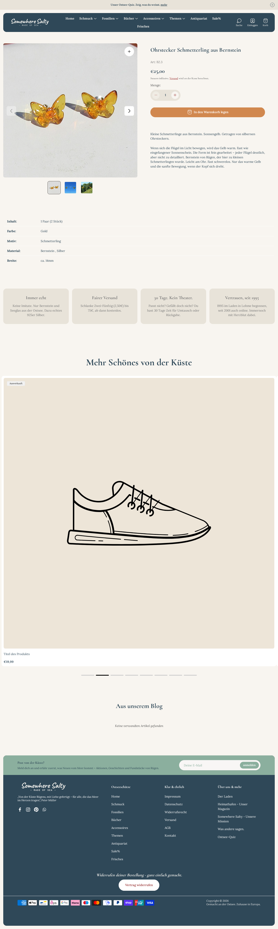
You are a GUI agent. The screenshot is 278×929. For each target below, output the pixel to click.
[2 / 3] (70, 187)
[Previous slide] (11, 111)
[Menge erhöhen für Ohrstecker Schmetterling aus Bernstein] (175, 95)
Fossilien (117, 812)
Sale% (115, 851)
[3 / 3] (86, 187)
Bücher (116, 820)
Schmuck (117, 804)
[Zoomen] (129, 51)
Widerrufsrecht (176, 812)
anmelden (249, 765)
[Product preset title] (139, 513)
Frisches (117, 859)
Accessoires (119, 828)
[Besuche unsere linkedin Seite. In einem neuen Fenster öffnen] (44, 809)
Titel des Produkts (17, 654)
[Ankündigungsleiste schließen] (272, 4)
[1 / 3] (54, 187)
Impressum (173, 796)
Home (115, 796)
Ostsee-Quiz (227, 837)
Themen (117, 835)
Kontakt (170, 835)
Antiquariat (119, 843)
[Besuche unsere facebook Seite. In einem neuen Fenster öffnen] (20, 809)
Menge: (155, 85)
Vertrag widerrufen (139, 885)
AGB (168, 828)
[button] (87, 675)
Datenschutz (174, 804)
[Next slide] (129, 111)
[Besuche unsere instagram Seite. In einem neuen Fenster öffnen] (28, 809)
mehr (164, 5)
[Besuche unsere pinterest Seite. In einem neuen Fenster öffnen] (36, 809)
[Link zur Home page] (43, 786)
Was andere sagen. (231, 829)
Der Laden (225, 796)
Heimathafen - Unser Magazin (233, 806)
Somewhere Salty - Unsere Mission (237, 819)
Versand (174, 78)
